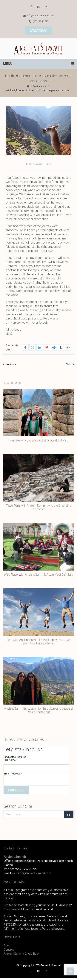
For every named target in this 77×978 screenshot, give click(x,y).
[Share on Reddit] (54, 347)
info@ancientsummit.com (34, 873)
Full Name (10, 759)
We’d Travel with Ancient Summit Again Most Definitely (38, 574)
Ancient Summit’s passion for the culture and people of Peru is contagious (38, 710)
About (7, 945)
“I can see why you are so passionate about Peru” (38, 440)
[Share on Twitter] (33, 347)
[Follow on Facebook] (31, 7)
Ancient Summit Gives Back (21, 953)
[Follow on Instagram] (38, 7)
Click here (10, 909)
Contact (9, 949)
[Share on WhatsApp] (68, 347)
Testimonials (39, 86)
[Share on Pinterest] (47, 347)
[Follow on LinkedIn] (46, 7)
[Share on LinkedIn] (40, 347)
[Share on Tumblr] (61, 347)
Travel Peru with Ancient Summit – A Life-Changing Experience (38, 507)
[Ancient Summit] (38, 48)
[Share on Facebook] (25, 347)
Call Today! (38, 30)
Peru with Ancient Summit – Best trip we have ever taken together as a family (39, 641)
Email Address (13, 773)
